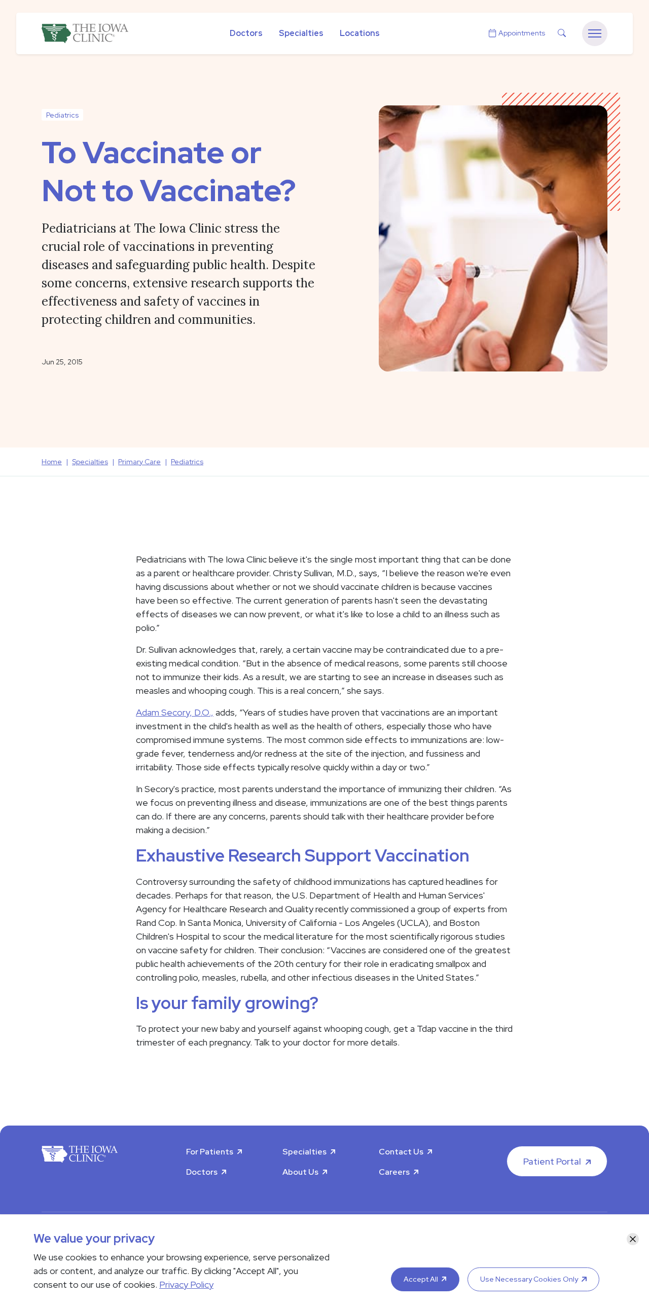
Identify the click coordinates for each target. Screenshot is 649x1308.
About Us (300, 1172)
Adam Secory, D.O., (174, 712)
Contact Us (401, 1151)
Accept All (421, 1279)
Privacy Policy (186, 1284)
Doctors (246, 33)
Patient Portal (552, 1161)
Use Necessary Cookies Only (529, 1279)
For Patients (209, 1151)
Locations (360, 33)
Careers (394, 1172)
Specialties (301, 33)
